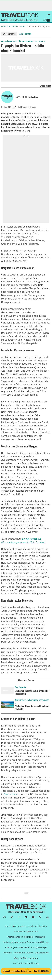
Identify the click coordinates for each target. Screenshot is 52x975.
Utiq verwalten (42, 952)
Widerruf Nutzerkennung (26, 958)
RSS (7, 947)
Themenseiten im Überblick (20, 936)
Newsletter (24, 947)
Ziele (14, 26)
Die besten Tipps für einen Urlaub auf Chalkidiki (32, 708)
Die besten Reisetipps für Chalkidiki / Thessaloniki (32, 692)
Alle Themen (25, 33)
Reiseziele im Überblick (35, 926)
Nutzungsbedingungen (14, 942)
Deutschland (11, 794)
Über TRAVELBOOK (14, 926)
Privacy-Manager (39, 947)
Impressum (40, 936)
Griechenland (9, 33)
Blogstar (14, 947)
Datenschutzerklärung (38, 942)
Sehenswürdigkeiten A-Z (26, 931)
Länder (21, 26)
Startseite (5, 26)
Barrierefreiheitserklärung (26, 963)
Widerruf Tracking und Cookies (18, 952)
